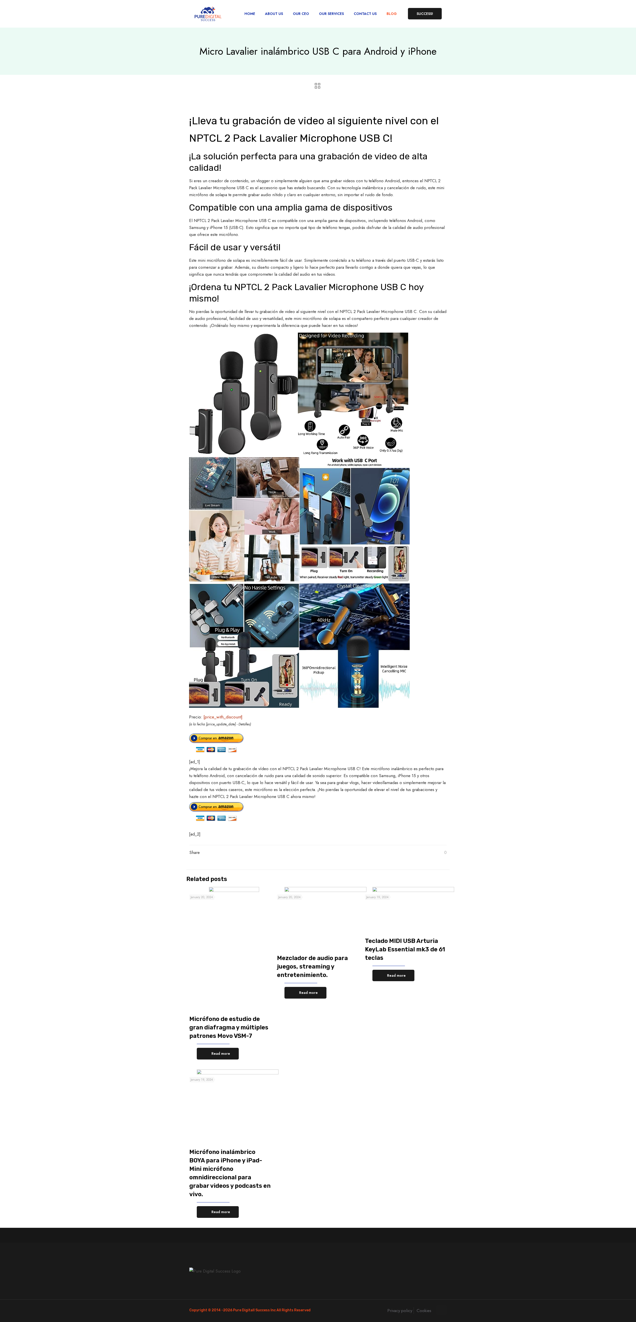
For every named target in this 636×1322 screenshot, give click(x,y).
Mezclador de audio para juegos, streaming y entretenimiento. (312, 966)
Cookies (424, 1311)
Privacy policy (399, 1311)
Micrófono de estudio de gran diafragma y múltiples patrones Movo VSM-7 (228, 1027)
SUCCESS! (425, 13)
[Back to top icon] (441, 1310)
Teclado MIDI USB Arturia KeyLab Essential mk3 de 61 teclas (405, 949)
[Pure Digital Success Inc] (208, 13)
